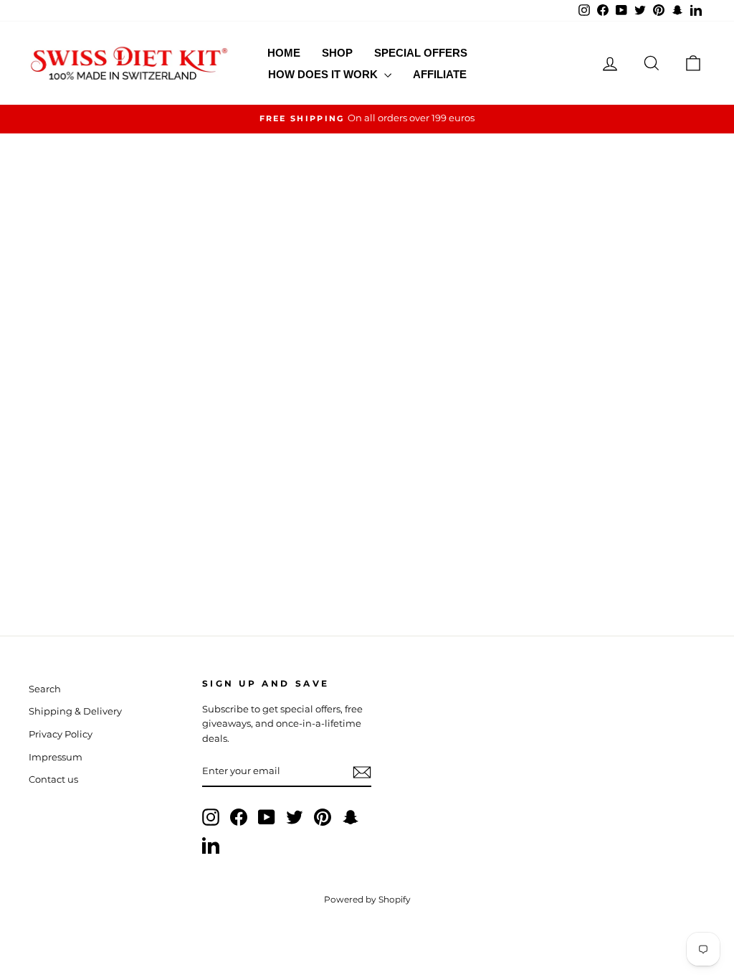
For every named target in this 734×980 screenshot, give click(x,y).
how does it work (324, 74)
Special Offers (420, 53)
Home (283, 53)
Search (45, 689)
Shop (337, 53)
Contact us (53, 779)
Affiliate (440, 74)
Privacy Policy (60, 734)
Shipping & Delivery (75, 711)
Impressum (55, 757)
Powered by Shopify (367, 899)
